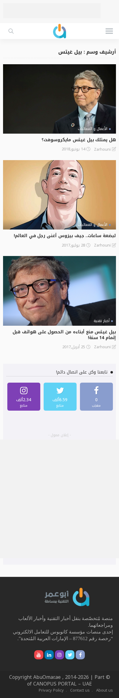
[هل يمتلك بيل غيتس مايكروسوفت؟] (59, 99)
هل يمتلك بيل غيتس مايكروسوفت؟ (78, 140)
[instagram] (23, 397)
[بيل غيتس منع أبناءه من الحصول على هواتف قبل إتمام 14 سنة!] (59, 291)
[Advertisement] (52, 10)
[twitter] (60, 397)
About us (104, 690)
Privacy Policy (51, 690)
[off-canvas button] (109, 31)
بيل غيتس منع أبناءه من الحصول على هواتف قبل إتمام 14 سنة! (64, 335)
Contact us (80, 690)
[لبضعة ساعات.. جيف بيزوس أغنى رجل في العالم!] (59, 195)
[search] (11, 31)
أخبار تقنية (102, 321)
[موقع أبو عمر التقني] (67, 597)
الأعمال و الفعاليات (92, 129)
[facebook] (96, 397)
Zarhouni (102, 149)
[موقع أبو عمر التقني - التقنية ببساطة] (59, 30)
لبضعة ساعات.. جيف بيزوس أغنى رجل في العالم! (65, 236)
